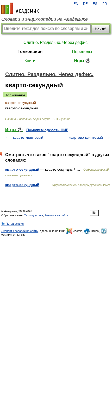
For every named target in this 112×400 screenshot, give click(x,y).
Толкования (30, 51)
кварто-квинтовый (28, 137)
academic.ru (20, 8)
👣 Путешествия (12, 223)
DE (85, 4)
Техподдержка (33, 215)
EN (75, 4)
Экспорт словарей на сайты (19, 230)
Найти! (100, 29)
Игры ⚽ (82, 60)
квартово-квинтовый (86, 137)
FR (104, 4)
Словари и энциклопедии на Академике (44, 19)
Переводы (82, 51)
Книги (29, 60)
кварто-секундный (22, 169)
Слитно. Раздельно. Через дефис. (56, 42)
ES (95, 4)
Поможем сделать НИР (47, 130)
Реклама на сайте (56, 215)
